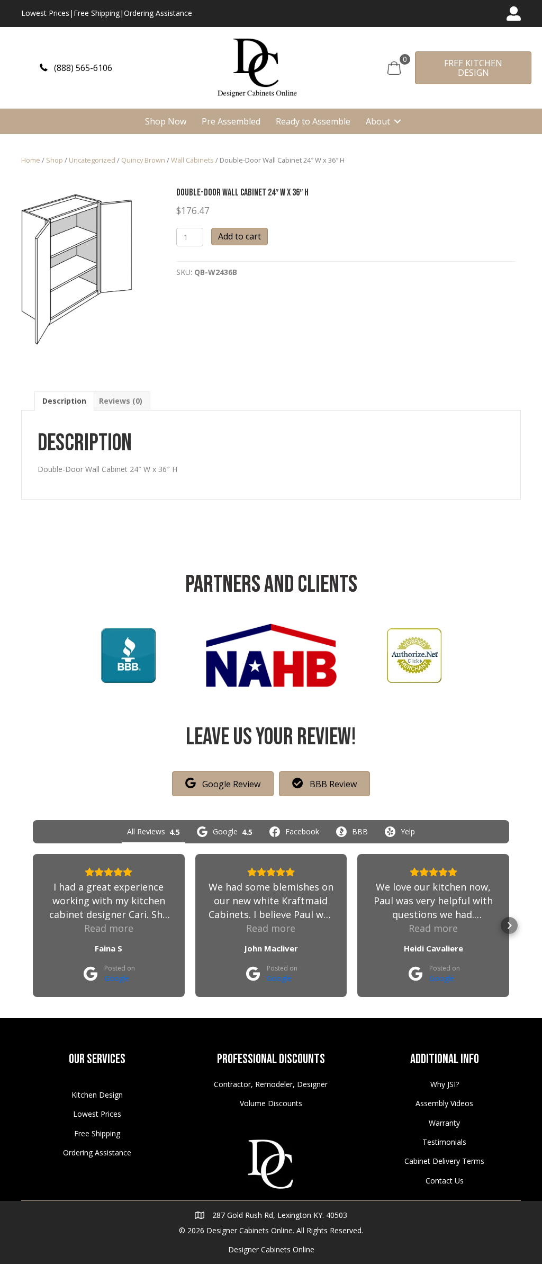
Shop (54, 160)
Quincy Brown (143, 160)
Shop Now (165, 121)
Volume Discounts (271, 1103)
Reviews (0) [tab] (120, 401)
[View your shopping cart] (394, 67)
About (378, 121)
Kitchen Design (97, 1095)
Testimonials (444, 1142)
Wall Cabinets (192, 160)
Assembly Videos (444, 1103)
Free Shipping (97, 13)
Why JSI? (444, 1084)
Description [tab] (64, 401)
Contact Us (445, 1181)
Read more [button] (108, 928)
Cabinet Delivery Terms (444, 1161)
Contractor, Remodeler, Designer (271, 1084)
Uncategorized (92, 160)
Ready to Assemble (313, 121)
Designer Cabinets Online (271, 1249)
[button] (76, 67)
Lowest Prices (45, 13)
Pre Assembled (231, 121)
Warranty (444, 1123)
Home (30, 160)
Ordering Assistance (158, 13)
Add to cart (239, 236)
